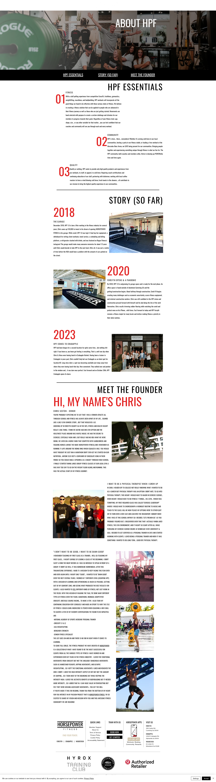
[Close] (213, 778)
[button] (188, 5)
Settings (196, 778)
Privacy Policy (89, 778)
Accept (206, 778)
